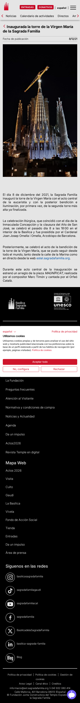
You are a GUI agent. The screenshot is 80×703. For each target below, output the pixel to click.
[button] (9, 331)
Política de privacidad (64, 331)
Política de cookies (42, 350)
